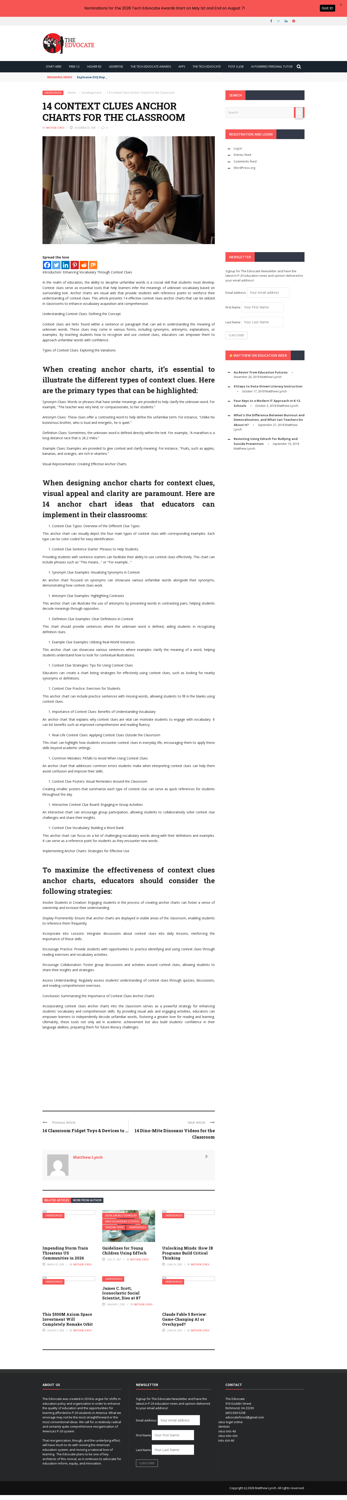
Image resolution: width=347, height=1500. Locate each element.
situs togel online (230, 1422)
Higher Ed (94, 67)
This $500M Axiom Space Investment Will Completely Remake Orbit (67, 1319)
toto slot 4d (226, 1440)
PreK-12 (74, 67)
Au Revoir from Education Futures (261, 372)
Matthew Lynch (55, 127)
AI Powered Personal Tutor (271, 67)
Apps (181, 67)
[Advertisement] (128, 1068)
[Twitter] (56, 265)
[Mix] (93, 265)
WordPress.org (244, 168)
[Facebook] (47, 265)
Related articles (56, 1200)
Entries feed (242, 155)
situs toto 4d (227, 1431)
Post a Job (236, 67)
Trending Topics (114, 1227)
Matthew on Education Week (260, 355)
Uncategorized (53, 92)
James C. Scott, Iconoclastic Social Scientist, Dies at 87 (121, 1293)
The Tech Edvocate (207, 67)
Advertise (116, 67)
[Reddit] (84, 265)
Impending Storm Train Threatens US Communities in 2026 (65, 1253)
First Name (233, 307)
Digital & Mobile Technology (121, 1215)
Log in (238, 148)
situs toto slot (227, 1436)
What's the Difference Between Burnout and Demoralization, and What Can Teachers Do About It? (269, 420)
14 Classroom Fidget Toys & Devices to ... (85, 1130)
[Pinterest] (75, 265)
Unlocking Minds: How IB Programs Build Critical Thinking (187, 1253)
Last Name (233, 322)
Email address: (236, 292)
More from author (87, 1200)
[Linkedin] (65, 265)
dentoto (224, 1426)
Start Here (53, 67)
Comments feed (245, 161)
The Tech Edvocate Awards (151, 67)
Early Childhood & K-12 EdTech (122, 1221)
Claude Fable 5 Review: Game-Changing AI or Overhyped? (184, 1319)
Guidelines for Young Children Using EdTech (124, 1250)
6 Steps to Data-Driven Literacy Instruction (268, 386)
